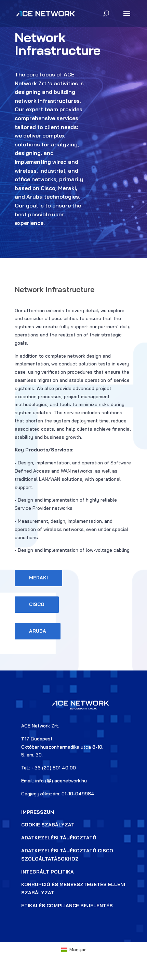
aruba (37, 631)
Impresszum (37, 812)
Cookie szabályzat (48, 825)
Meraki (38, 578)
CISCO (36, 604)
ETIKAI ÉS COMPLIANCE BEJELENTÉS (67, 906)
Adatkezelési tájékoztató (58, 838)
